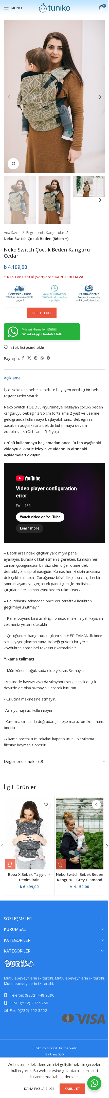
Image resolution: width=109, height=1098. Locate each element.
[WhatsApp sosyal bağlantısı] (42, 358)
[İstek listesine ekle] (46, 804)
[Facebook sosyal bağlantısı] (23, 358)
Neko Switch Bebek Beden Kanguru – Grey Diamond (79, 877)
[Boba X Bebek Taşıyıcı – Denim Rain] (29, 833)
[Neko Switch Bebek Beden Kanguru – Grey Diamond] (79, 833)
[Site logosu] (54, 7)
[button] (9, 97)
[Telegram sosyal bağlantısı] (48, 358)
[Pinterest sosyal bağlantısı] (35, 358)
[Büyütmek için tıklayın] (13, 163)
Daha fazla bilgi (39, 1088)
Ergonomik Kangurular (45, 232)
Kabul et (72, 1088)
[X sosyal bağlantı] (29, 358)
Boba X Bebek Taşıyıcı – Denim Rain (29, 877)
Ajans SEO (57, 1054)
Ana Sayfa (12, 232)
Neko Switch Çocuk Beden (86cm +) (36, 238)
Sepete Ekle (41, 313)
